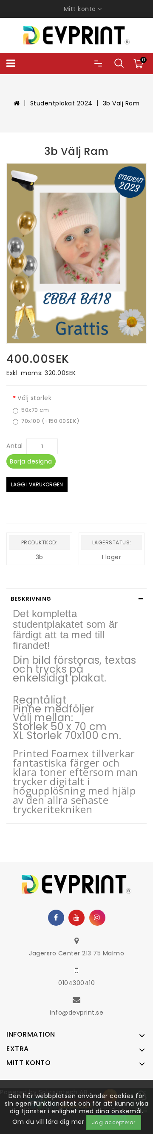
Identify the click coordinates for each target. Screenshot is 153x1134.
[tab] (76, 599)
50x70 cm (35, 410)
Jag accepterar (114, 1122)
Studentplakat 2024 (61, 103)
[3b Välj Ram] (76, 253)
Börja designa (31, 461)
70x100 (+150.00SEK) (50, 421)
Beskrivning (31, 599)
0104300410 (76, 983)
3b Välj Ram (121, 103)
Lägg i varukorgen (37, 484)
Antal (14, 446)
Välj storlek (34, 398)
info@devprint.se (76, 1012)
